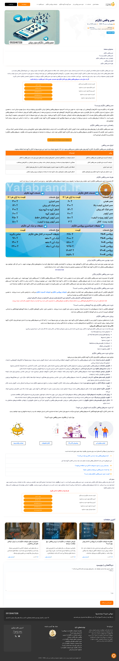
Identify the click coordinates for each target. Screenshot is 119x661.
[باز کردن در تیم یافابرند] (37, 4)
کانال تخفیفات (46, 443)
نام (112, 593)
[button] (110, 32)
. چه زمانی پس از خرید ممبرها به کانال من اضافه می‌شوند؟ (92, 466)
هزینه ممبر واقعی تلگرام (107, 63)
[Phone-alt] (15, 636)
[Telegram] (19, 636)
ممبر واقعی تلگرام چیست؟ (106, 56)
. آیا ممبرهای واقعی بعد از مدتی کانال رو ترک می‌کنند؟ (93, 456)
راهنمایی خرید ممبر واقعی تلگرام (104, 58)
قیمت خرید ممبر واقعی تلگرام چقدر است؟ (96, 474)
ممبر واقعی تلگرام (108, 53)
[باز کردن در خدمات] (86, 4)
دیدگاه (111, 570)
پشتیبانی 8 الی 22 (73, 443)
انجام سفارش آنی (100, 443)
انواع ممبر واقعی (108, 61)
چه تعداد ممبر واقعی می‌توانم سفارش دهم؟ (96, 470)
